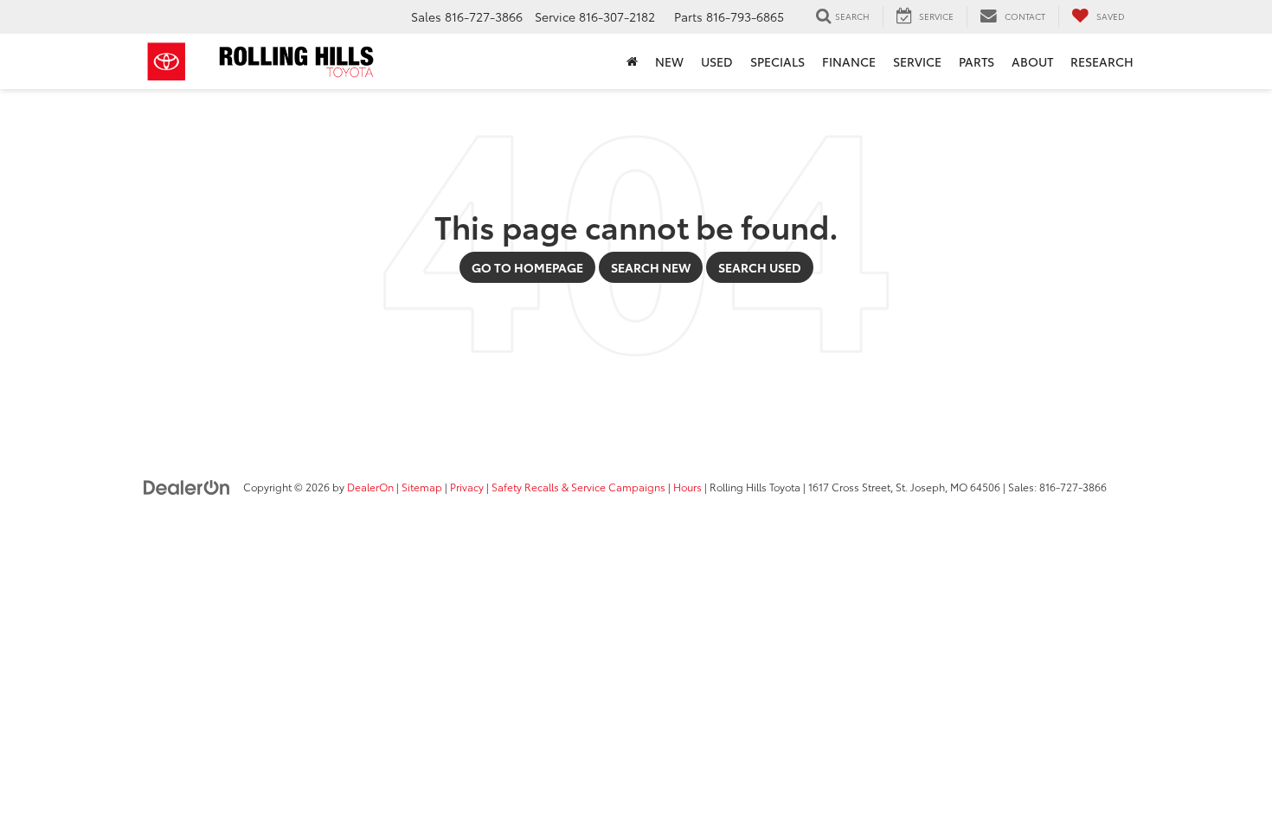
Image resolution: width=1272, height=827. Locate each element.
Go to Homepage (527, 267)
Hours (687, 486)
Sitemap (422, 486)
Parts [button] (976, 61)
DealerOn (370, 486)
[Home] (632, 61)
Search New (651, 267)
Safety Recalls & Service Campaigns (578, 486)
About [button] (1032, 61)
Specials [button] (777, 61)
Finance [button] (849, 61)
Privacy (467, 486)
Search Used (759, 267)
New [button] (669, 61)
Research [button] (1102, 61)
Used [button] (717, 61)
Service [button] (917, 61)
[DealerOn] (187, 486)
